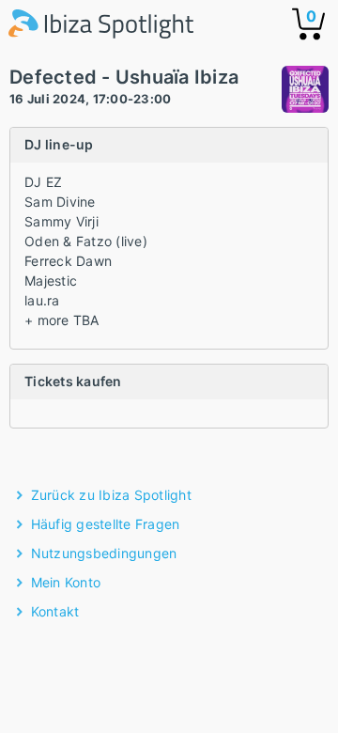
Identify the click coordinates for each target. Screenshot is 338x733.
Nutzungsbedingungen (104, 553)
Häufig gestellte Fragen (105, 524)
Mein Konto (66, 582)
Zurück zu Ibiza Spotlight (111, 495)
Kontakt (55, 611)
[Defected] (305, 91)
